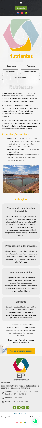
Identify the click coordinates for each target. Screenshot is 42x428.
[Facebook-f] (14, 407)
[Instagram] (23, 407)
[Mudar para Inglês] (18, 12)
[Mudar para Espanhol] (22, 12)
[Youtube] (27, 407)
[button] (21, 3)
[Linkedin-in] (19, 407)
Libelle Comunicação (34, 417)
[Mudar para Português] (26, 12)
